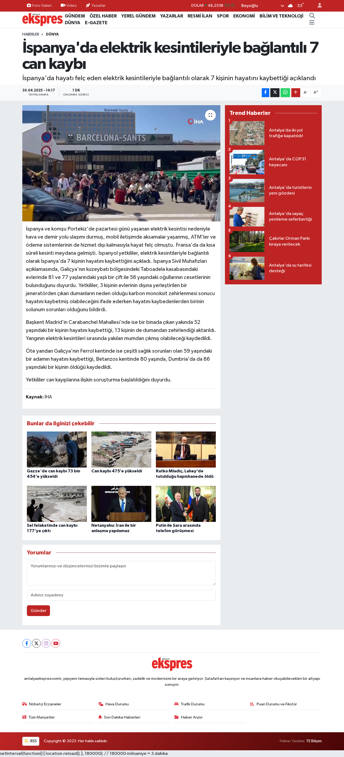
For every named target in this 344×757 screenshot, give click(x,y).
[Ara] (312, 16)
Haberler (30, 34)
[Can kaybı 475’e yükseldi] (121, 449)
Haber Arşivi (191, 717)
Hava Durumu (117, 704)
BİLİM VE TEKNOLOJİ (281, 16)
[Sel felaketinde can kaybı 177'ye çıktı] (57, 503)
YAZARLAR (171, 16)
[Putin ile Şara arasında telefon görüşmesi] (186, 503)
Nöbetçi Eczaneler (45, 704)
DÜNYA (72, 22)
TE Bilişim (314, 741)
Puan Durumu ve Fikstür (277, 704)
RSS (33, 741)
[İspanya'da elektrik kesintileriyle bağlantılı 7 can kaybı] (121, 163)
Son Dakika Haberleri (122, 717)
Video (71, 5)
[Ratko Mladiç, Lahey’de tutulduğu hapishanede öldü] (186, 449)
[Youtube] (55, 643)
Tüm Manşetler (41, 717)
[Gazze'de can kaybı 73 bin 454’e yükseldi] (57, 449)
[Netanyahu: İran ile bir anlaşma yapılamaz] (121, 503)
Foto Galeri (42, 5)
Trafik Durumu (193, 704)
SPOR (223, 16)
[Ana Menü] (311, 22)
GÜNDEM (75, 16)
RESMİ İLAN (200, 16)
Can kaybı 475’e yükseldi (116, 471)
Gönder (38, 611)
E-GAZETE (96, 22)
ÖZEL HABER (103, 16)
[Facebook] (26, 643)
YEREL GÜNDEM (138, 16)
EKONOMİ (244, 16)
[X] (36, 643)
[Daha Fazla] (295, 92)
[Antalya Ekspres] (42, 19)
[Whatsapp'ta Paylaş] (285, 92)
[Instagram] (46, 643)
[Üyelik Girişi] (317, 6)
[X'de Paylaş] (275, 92)
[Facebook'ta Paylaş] (265, 92)
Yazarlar (98, 5)
